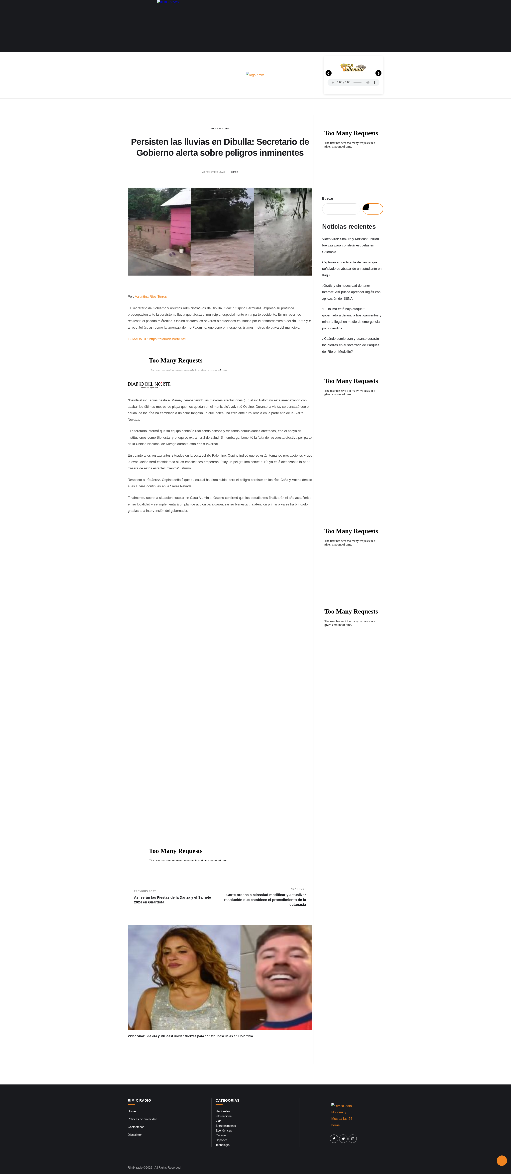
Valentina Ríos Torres (151, 296)
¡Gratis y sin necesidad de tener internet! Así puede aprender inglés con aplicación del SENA (351, 292)
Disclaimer (135, 1134)
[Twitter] (343, 1139)
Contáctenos (136, 1127)
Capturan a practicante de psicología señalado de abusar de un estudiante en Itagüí (351, 268)
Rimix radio (135, 1167)
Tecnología (223, 1144)
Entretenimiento (226, 1125)
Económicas (224, 1130)
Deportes (222, 1140)
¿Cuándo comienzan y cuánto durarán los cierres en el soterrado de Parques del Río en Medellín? (350, 345)
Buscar (327, 198)
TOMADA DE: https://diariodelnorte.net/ (157, 339)
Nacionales (220, 128)
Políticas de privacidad (142, 1119)
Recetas (221, 1135)
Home (132, 1111)
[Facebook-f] (334, 1139)
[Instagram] (353, 1139)
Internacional (224, 1116)
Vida (218, 1121)
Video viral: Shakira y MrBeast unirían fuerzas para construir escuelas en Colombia (190, 1036)
